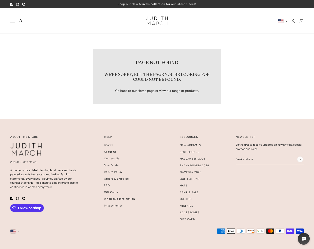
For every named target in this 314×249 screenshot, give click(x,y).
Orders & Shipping (116, 178)
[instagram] (18, 4)
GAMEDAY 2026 (190, 172)
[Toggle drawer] (12, 21)
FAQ (107, 185)
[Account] (293, 21)
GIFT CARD (187, 219)
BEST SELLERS (189, 152)
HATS (183, 185)
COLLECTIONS (190, 178)
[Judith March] (157, 21)
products (191, 91)
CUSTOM (186, 199)
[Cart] (301, 21)
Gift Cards (111, 192)
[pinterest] (24, 4)
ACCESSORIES (190, 212)
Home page (146, 91)
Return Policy (113, 171)
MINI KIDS (186, 205)
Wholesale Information (119, 198)
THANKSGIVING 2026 (194, 165)
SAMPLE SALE (189, 192)
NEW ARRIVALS (190, 145)
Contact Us (111, 158)
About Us (110, 151)
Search (108, 145)
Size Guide (111, 165)
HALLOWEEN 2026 (192, 158)
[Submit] (300, 159)
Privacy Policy (113, 205)
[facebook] (12, 4)
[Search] (20, 21)
